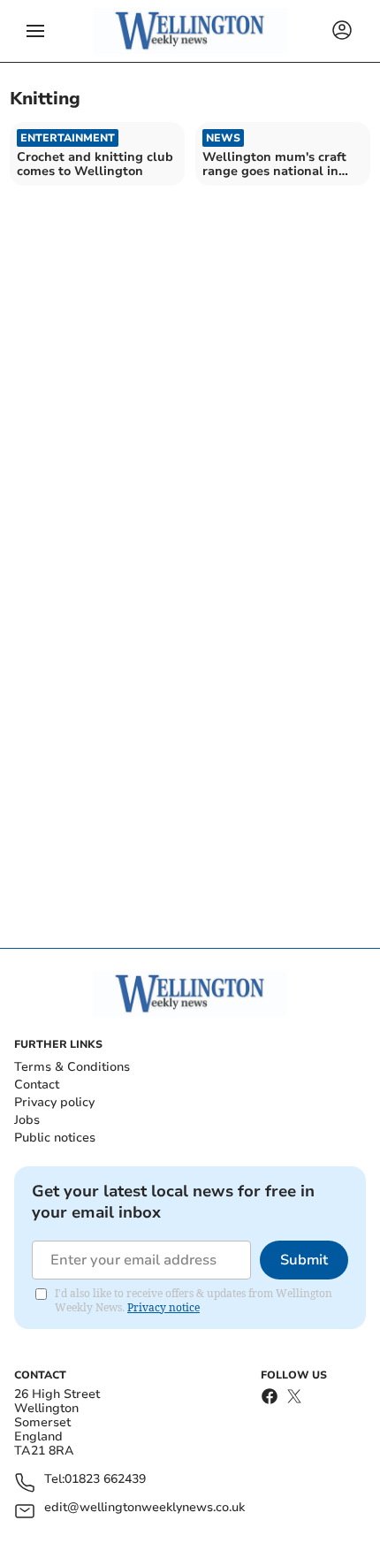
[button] (35, 31)
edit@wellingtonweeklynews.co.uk (144, 1508)
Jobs (27, 1119)
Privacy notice (163, 1307)
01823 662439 (105, 1479)
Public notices (54, 1137)
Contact (36, 1084)
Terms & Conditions (72, 1066)
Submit (304, 1260)
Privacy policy (54, 1102)
